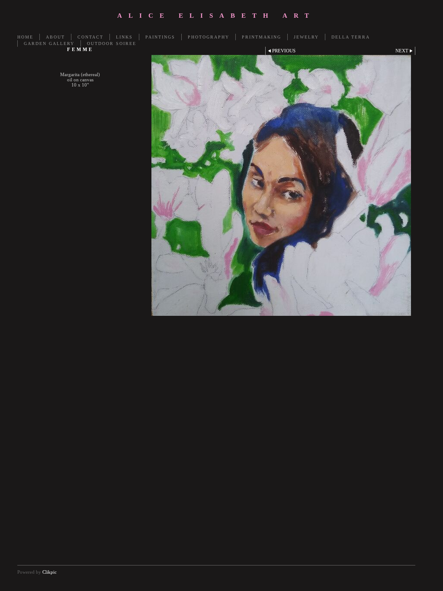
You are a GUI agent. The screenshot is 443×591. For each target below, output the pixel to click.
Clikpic (49, 572)
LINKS (124, 37)
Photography (208, 37)
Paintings (160, 37)
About (55, 37)
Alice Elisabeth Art (216, 15)
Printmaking (261, 37)
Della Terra (350, 37)
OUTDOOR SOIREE (111, 43)
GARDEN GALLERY (49, 43)
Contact (90, 37)
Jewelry (306, 37)
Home (25, 37)
